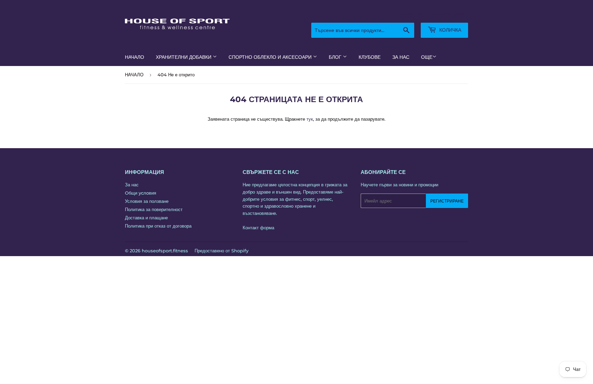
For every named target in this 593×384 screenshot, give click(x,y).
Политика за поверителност (154, 209)
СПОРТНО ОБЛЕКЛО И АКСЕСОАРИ (271, 57)
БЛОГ (336, 57)
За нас (132, 184)
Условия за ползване (146, 201)
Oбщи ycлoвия (140, 193)
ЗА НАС (400, 57)
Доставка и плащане (146, 217)
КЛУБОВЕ (370, 57)
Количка (449, 30)
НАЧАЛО (134, 57)
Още (426, 57)
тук (309, 119)
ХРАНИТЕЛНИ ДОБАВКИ (184, 57)
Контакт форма (258, 227)
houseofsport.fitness (165, 250)
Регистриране (447, 201)
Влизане (406, 14)
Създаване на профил (447, 14)
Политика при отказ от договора (158, 226)
